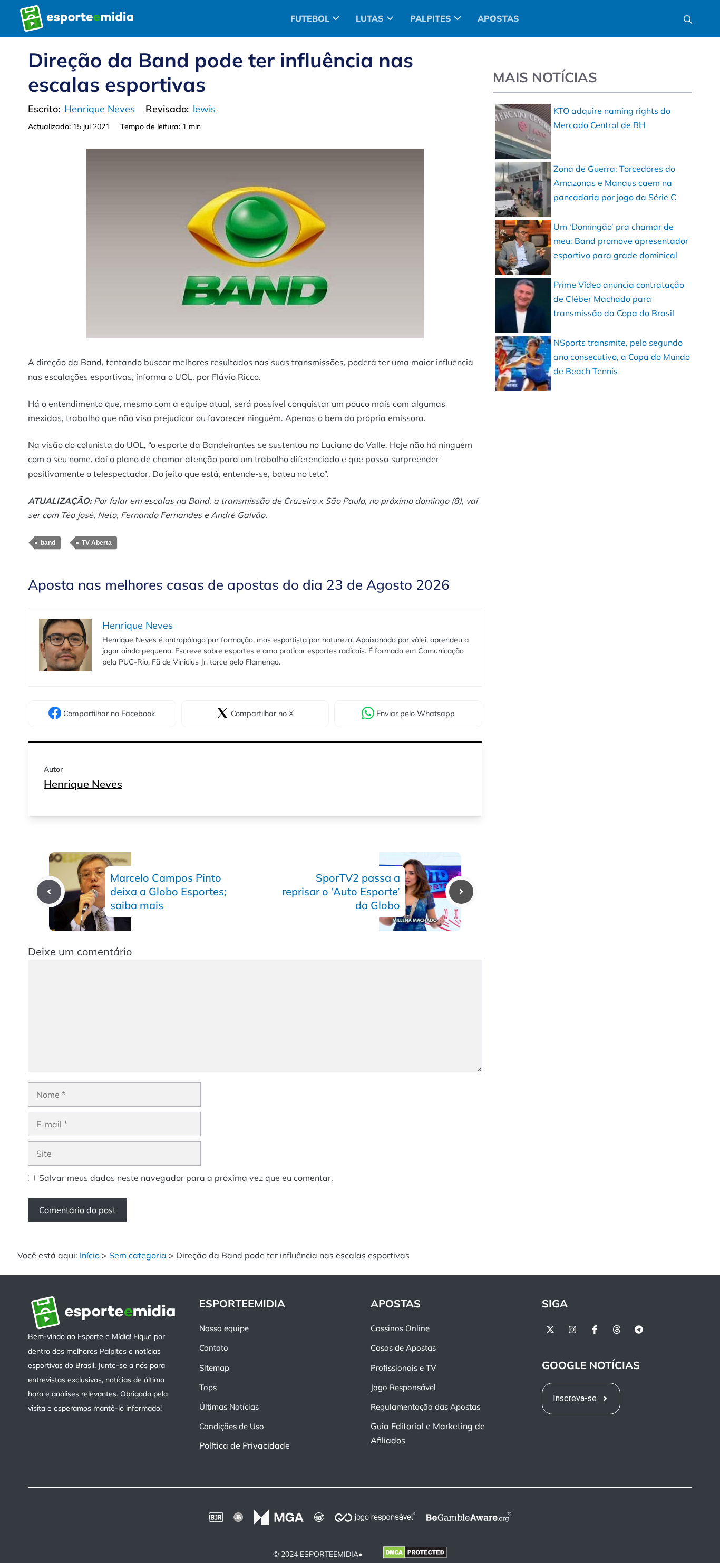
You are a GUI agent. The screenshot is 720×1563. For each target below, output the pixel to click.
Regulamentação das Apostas (425, 1407)
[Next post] (461, 891)
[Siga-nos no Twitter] (550, 1329)
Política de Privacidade (244, 1445)
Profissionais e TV (403, 1368)
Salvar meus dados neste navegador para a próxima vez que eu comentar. (186, 1178)
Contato (213, 1348)
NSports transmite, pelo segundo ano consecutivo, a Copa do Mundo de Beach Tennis (621, 356)
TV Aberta (97, 542)
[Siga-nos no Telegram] (638, 1329)
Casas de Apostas (403, 1348)
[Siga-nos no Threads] (616, 1329)
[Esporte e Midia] (76, 18)
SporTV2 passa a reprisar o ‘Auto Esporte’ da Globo (341, 891)
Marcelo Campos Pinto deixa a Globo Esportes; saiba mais (168, 891)
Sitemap (214, 1368)
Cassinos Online (400, 1328)
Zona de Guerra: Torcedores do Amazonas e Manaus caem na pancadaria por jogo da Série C (614, 182)
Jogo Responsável (403, 1387)
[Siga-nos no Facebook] (594, 1329)
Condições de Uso (231, 1426)
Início (90, 1255)
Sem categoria (138, 1255)
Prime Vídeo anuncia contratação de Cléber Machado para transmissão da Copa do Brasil (618, 298)
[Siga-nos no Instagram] (572, 1329)
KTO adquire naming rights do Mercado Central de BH (611, 117)
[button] (688, 18)
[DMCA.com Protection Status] (415, 1554)
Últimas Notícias (229, 1407)
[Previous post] (49, 891)
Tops (208, 1387)
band (48, 542)
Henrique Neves (83, 783)
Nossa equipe (224, 1328)
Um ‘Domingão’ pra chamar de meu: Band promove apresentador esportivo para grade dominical (620, 240)
